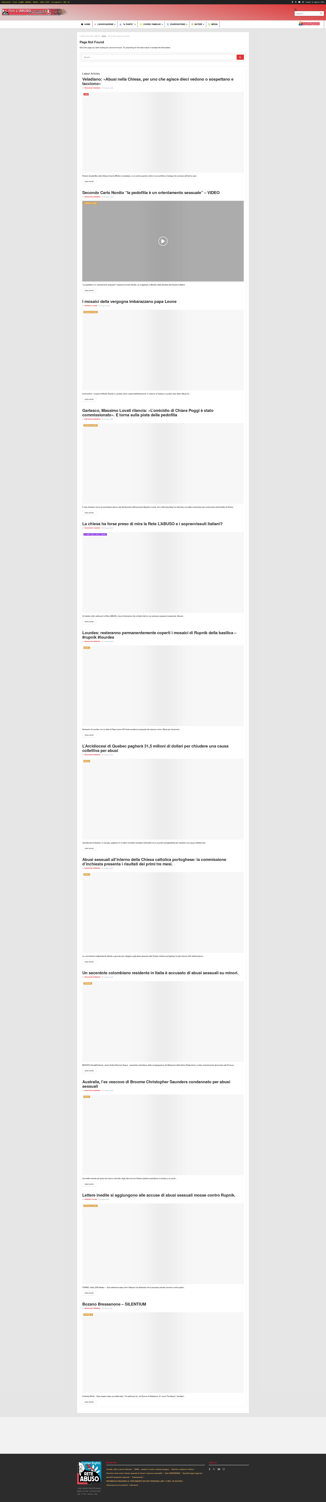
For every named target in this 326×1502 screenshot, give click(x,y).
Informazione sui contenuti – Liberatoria (122, 1485)
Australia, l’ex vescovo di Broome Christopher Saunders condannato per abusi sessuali (156, 1084)
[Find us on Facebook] (292, 2)
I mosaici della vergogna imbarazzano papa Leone (129, 301)
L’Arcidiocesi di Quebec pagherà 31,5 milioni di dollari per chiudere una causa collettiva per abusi (155, 748)
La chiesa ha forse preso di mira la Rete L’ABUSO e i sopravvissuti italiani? (152, 523)
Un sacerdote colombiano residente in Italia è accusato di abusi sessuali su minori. (160, 973)
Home (87, 24)
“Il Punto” (128, 24)
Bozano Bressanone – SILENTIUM (114, 1304)
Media (214, 24)
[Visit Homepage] (35, 12)
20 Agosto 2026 (108, 868)
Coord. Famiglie (152, 24)
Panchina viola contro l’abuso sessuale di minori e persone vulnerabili (134, 1473)
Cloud (14, 2)
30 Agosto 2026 (108, 88)
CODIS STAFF (45, 2)
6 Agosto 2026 (107, 1308)
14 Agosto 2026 (108, 1090)
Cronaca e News (90, 203)
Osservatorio (177, 24)
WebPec (35, 2)
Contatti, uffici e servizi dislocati (119, 1469)
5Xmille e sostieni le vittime (182, 1469)
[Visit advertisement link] (119, 12)
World (86, 648)
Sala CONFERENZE (172, 1473)
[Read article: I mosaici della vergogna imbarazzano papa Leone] (163, 350)
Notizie (198, 24)
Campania (87, 983)
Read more (90, 181)
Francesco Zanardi (92, 528)
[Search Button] (309, 10)
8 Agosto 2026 (104, 1199)
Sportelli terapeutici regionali (117, 1477)
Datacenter (6, 2)
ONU (64, 2)
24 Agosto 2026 (108, 197)
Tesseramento (137, 1477)
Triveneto (88, 1315)
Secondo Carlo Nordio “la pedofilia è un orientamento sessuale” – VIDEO (151, 192)
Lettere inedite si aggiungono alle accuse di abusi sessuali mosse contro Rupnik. (158, 1195)
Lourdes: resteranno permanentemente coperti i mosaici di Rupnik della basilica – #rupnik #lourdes (159, 635)
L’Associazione (105, 24)
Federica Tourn (90, 306)
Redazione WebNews (92, 88)
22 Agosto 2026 (108, 528)
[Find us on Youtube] (299, 2)
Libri (86, 94)
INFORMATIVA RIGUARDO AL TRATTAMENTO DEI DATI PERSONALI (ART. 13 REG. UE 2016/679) (144, 1481)
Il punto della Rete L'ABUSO (95, 534)
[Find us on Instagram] (303, 2)
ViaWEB (21, 2)
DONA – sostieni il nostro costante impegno (151, 1469)
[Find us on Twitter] (296, 2)
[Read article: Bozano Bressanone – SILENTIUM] (163, 1352)
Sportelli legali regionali (192, 1473)
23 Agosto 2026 (108, 419)
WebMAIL (28, 2)
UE (68, 2)
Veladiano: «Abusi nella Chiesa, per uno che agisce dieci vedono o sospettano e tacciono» (157, 81)
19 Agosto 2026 (108, 977)
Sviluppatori (56, 2)
